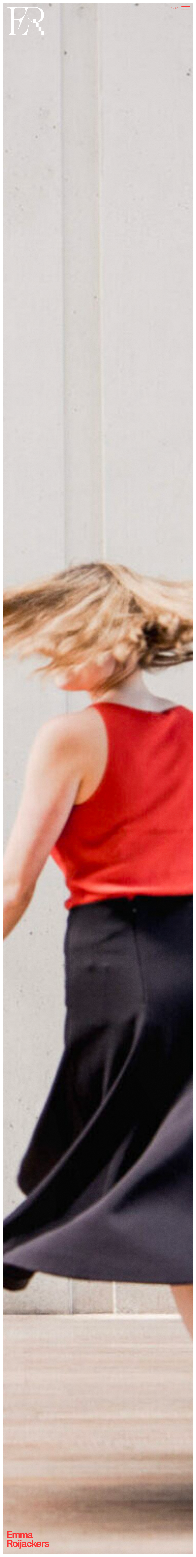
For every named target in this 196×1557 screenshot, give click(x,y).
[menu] (185, 8)
